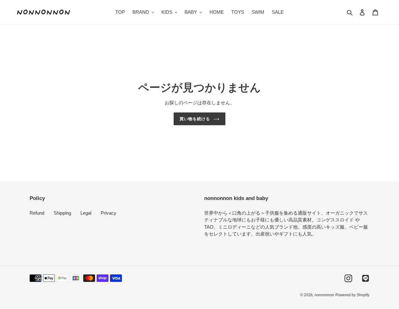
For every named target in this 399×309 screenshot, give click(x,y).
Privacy (108, 213)
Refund (37, 213)
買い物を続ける (195, 118)
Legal (85, 213)
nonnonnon (324, 295)
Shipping (62, 213)
